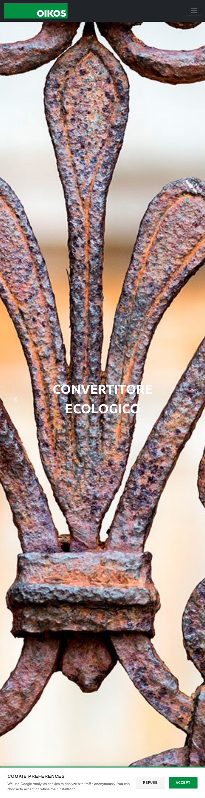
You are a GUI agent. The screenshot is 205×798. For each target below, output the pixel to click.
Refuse (150, 782)
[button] (15, 399)
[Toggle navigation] (194, 11)
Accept (183, 782)
